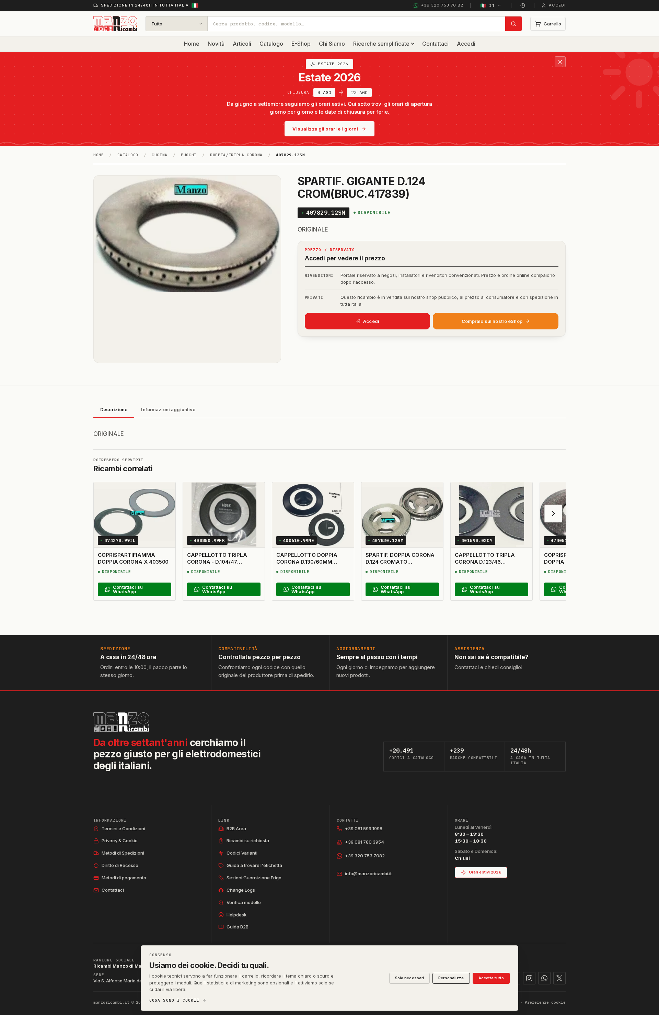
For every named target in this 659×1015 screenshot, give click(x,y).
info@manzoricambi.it (368, 873)
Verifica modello (244, 902)
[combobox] (356, 23)
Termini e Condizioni (123, 828)
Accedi (466, 43)
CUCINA (159, 155)
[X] (559, 978)
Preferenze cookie (545, 1002)
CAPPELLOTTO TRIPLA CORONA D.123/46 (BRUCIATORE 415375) (485, 562)
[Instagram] (529, 978)
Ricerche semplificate (381, 43)
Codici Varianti (242, 853)
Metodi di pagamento (124, 877)
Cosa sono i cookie (174, 1000)
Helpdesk (236, 914)
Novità (216, 43)
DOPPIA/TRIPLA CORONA (236, 155)
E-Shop (301, 43)
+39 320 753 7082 (365, 855)
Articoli (242, 43)
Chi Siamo (332, 43)
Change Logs (241, 890)
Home (191, 43)
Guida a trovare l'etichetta (254, 865)
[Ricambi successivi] (553, 513)
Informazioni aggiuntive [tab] (168, 409)
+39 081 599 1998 (363, 828)
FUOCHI (189, 155)
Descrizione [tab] (113, 409)
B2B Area (236, 828)
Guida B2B (237, 926)
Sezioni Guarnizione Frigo (254, 877)
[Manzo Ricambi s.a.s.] (121, 722)
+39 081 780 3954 (364, 842)
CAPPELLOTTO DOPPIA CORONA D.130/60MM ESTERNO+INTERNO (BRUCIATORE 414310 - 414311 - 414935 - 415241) (307, 569)
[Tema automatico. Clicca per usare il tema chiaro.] (522, 5)
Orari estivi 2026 (485, 872)
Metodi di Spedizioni (123, 853)
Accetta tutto (491, 977)
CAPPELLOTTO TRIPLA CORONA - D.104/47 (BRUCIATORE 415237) (217, 562)
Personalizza (451, 977)
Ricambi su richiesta (248, 840)
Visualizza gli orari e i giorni (325, 129)
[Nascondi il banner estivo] (560, 61)
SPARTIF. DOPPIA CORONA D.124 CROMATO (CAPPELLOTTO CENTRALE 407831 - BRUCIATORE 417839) (401, 569)
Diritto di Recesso (120, 865)
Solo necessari (409, 977)
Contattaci (435, 43)
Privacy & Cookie (120, 840)
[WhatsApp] (544, 978)
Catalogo (271, 43)
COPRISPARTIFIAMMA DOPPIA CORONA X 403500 (133, 558)
